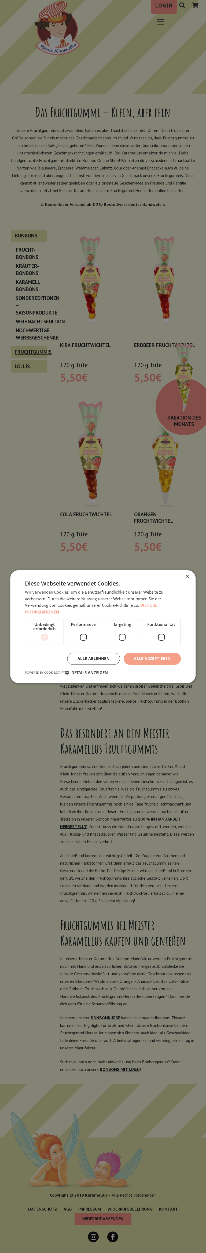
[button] (86, 672)
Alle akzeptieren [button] (152, 658)
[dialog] (103, 626)
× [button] (187, 576)
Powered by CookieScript (45, 672)
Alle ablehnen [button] (93, 658)
